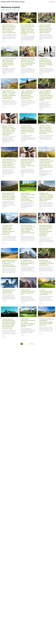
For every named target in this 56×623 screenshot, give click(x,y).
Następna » (32, 343)
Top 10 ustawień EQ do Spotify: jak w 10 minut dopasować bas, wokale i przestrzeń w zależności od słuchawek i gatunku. (8, 196)
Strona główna (52, 1)
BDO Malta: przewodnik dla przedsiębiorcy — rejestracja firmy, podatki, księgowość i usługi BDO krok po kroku (46, 322)
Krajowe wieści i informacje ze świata (12, 1)
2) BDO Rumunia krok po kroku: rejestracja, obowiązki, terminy (8, 291)
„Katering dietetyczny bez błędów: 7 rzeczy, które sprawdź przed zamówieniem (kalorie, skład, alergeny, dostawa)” (9, 263)
